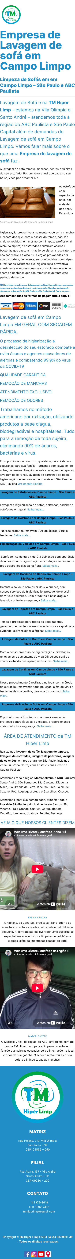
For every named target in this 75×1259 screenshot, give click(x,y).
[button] (70, 14)
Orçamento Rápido (30, 483)
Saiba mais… (35, 509)
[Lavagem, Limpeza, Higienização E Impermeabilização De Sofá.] (27, 1254)
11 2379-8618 (39, 1202)
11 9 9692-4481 (39, 1207)
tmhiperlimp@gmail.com (39, 1211)
